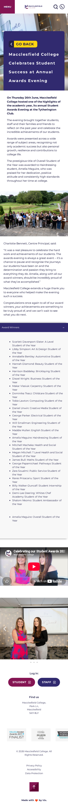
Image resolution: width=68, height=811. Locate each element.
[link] (7, 7)
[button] (5, 628)
